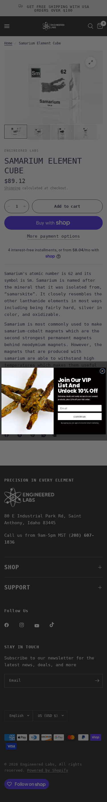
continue (80, 416)
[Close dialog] (102, 371)
